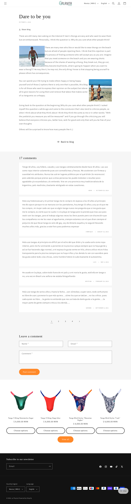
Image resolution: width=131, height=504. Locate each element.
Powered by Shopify (25, 498)
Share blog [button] (26, 29)
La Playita (15, 498)
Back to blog (67, 141)
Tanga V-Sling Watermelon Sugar (20, 418)
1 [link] (51, 321)
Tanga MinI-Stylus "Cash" (110, 418)
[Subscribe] (49, 466)
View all (65, 439)
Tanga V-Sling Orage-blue (50, 418)
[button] (5, 3)
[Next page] (79, 321)
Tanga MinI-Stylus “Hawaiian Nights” (80, 419)
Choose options (21, 430)
